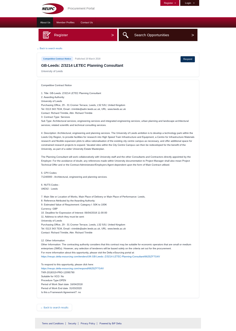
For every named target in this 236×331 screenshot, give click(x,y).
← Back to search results (49, 48)
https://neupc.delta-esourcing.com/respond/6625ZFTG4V (72, 268)
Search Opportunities (164, 34)
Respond (187, 59)
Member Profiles (65, 22)
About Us (45, 22)
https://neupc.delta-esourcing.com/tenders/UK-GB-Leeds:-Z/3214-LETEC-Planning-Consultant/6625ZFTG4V (100, 256)
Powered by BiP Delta (110, 323)
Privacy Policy (88, 323)
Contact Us (87, 22)
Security (72, 323)
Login (190, 3)
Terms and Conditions (53, 323)
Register (170, 3)
